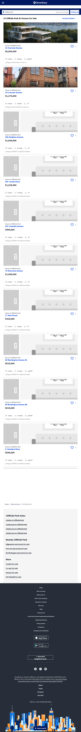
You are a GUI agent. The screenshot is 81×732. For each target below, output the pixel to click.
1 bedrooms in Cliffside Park (16, 524)
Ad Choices (41, 627)
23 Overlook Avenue (13, 48)
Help (41, 609)
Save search (41, 728)
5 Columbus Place (12, 449)
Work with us (41, 595)
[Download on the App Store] (41, 637)
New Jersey (15, 504)
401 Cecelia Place (12, 181)
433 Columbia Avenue (14, 226)
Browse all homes (41, 602)
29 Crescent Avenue (13, 92)
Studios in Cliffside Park (15, 520)
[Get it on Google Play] (41, 645)
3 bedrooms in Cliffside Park (16, 533)
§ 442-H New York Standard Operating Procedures (47, 681)
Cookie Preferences (41, 620)
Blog (41, 587)
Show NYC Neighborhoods (40, 657)
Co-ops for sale (12, 568)
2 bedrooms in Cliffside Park (16, 529)
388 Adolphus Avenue (14, 137)
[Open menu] (3, 3)
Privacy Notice (41, 623)
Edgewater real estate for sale (17, 544)
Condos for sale (12, 564)
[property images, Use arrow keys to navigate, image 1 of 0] (40, 122)
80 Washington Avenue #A (16, 360)
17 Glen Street (11, 315)
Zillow (40, 685)
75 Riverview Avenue (14, 271)
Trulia (40, 688)
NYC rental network (41, 598)
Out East (41, 695)
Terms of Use (41, 613)
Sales (7, 504)
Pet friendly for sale (13, 577)
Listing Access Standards (41, 630)
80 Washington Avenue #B (16, 404)
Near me (41, 605)
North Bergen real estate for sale (18, 553)
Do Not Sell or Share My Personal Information (41, 616)
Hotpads (40, 692)
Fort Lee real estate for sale (16, 548)
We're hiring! (41, 591)
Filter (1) (75, 12)
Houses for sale (12, 572)
